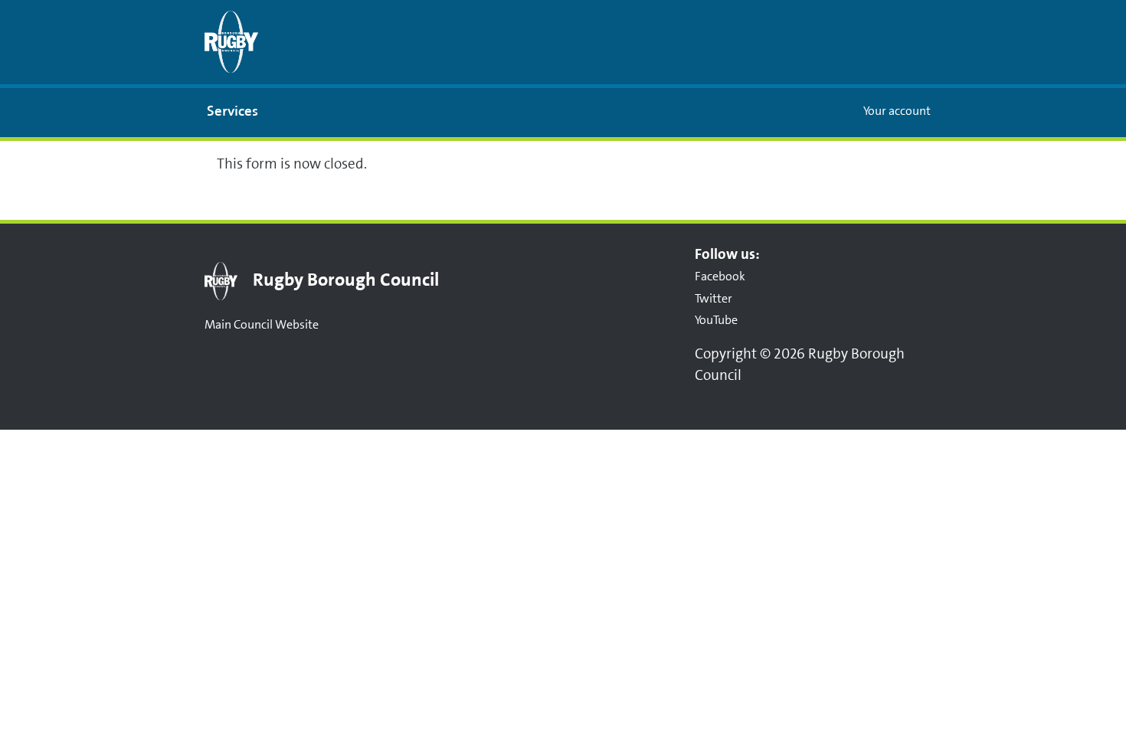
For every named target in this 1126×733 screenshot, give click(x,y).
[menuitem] (232, 112)
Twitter (713, 298)
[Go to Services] (231, 42)
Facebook (720, 276)
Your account (897, 111)
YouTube (716, 320)
